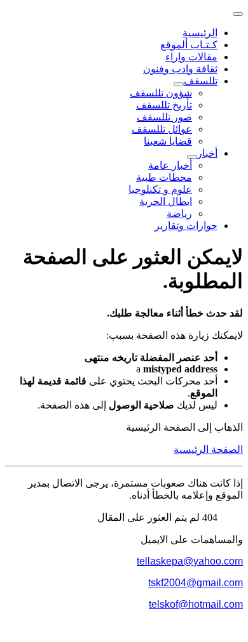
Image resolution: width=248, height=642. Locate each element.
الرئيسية (200, 32)
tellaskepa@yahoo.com (190, 561)
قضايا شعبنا (168, 141)
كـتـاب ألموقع (188, 44)
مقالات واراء (191, 56)
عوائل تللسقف (162, 129)
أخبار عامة (170, 165)
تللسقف (200, 80)
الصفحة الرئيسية (208, 449)
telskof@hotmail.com (196, 604)
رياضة (179, 213)
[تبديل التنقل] (238, 14)
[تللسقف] (179, 84)
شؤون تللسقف (161, 93)
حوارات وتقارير (186, 225)
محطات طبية (164, 177)
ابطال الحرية (165, 201)
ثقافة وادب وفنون (180, 68)
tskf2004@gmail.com (195, 582)
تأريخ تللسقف (164, 105)
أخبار (207, 153)
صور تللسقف (164, 117)
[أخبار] (192, 157)
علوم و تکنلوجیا (160, 189)
